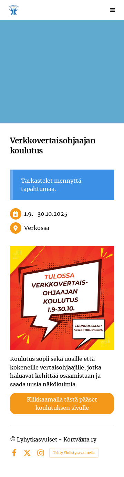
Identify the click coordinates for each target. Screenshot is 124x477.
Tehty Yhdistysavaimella (74, 452)
